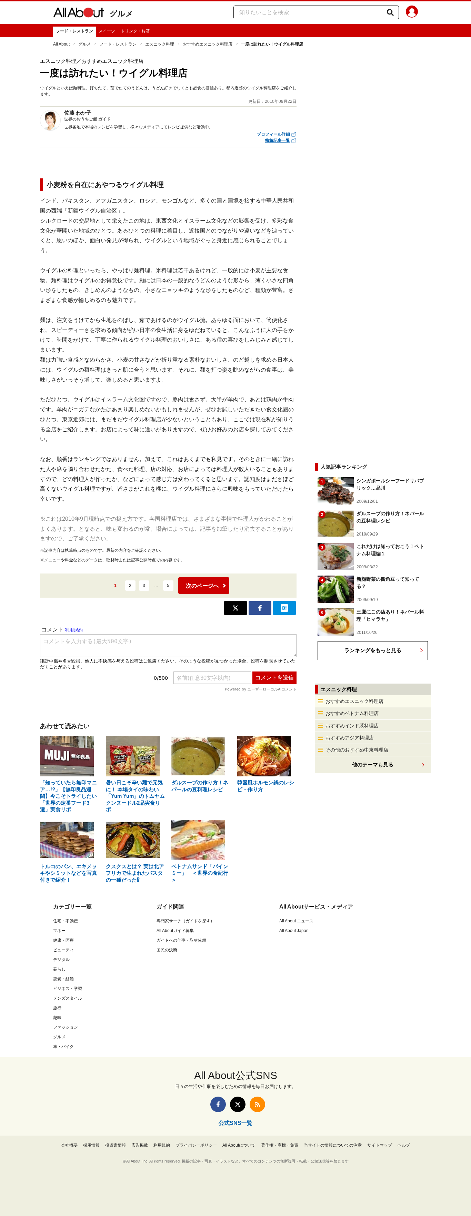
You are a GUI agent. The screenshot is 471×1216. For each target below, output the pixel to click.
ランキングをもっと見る (372, 650)
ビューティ (63, 950)
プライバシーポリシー (196, 1145)
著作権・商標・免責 (279, 1145)
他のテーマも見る (372, 764)
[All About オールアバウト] (78, 14)
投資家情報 (115, 1145)
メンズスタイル (67, 998)
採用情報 (91, 1145)
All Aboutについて (238, 1145)
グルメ (121, 13)
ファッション (65, 1027)
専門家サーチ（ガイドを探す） (185, 921)
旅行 (57, 1008)
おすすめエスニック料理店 (207, 44)
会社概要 (69, 1145)
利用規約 (161, 1145)
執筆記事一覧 (277, 140)
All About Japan (294, 930)
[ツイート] (235, 608)
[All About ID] (412, 13)
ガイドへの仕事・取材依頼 (181, 940)
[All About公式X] (237, 1104)
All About (61, 44)
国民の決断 (167, 950)
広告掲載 (139, 1145)
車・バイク (63, 1046)
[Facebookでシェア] (260, 608)
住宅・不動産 (65, 921)
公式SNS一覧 (235, 1123)
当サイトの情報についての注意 (333, 1145)
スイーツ (107, 31)
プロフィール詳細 (273, 134)
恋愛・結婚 (63, 979)
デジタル (61, 959)
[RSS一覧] (257, 1104)
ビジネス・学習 (67, 988)
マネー (59, 930)
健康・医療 (63, 940)
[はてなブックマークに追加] (284, 608)
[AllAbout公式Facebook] (218, 1104)
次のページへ (202, 586)
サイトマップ (379, 1145)
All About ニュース (296, 921)
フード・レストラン (74, 31)
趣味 (57, 1017)
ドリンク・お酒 (135, 31)
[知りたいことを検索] (390, 12)
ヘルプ (404, 1145)
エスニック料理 (159, 44)
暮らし (59, 969)
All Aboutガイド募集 (175, 930)
